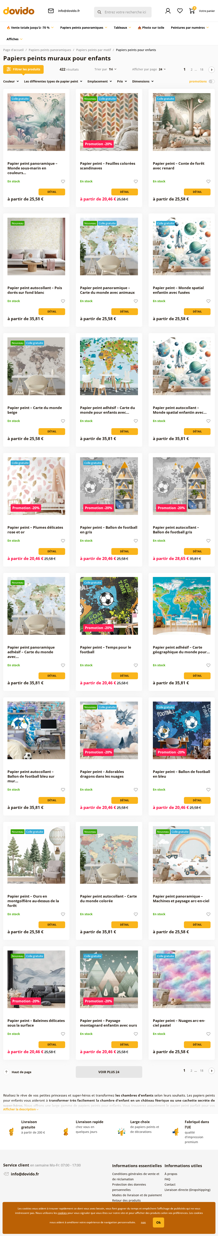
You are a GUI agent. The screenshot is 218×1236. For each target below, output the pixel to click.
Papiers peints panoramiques (50, 50)
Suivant (211, 70)
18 (201, 69)
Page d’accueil (13, 50)
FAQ (167, 1179)
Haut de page (21, 1072)
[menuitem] (30, 27)
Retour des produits (126, 1200)
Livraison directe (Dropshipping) (187, 1190)
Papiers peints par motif (93, 50)
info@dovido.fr (24, 1173)
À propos (171, 1174)
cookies (62, 1213)
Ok (158, 1222)
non (143, 1222)
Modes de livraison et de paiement (137, 1195)
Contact (170, 1184)
